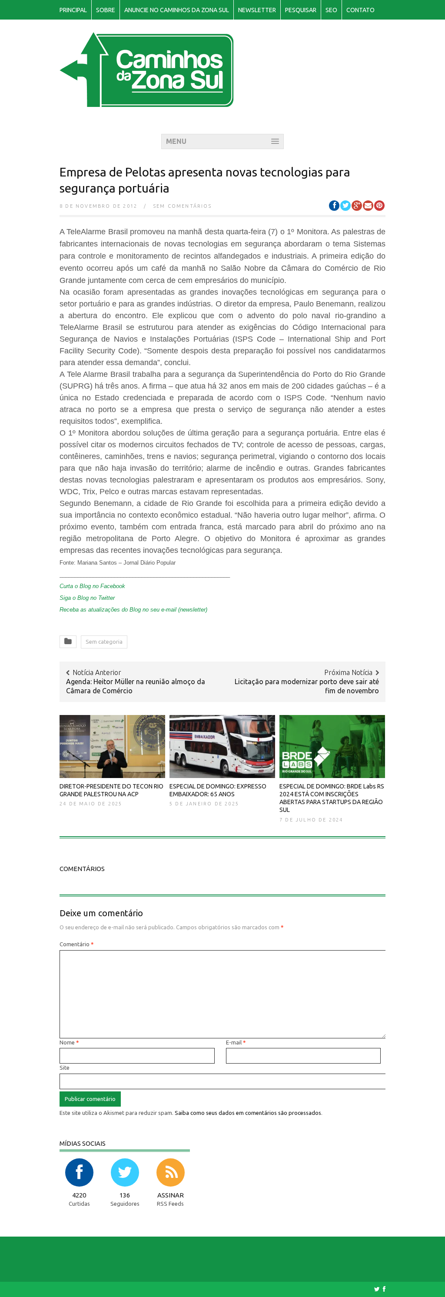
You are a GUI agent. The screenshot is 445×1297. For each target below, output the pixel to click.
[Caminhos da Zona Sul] (147, 102)
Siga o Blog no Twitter (87, 598)
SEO (331, 10)
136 (125, 1195)
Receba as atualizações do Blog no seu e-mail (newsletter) (133, 609)
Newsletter (257, 10)
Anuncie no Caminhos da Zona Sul (176, 10)
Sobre (105, 10)
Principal (73, 10)
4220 (79, 1195)
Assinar (170, 1195)
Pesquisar (300, 10)
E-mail (236, 1042)
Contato (360, 10)
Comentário (77, 944)
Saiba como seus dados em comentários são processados (248, 1113)
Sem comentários (182, 206)
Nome (69, 1042)
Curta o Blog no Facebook (92, 586)
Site (65, 1067)
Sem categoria (104, 642)
